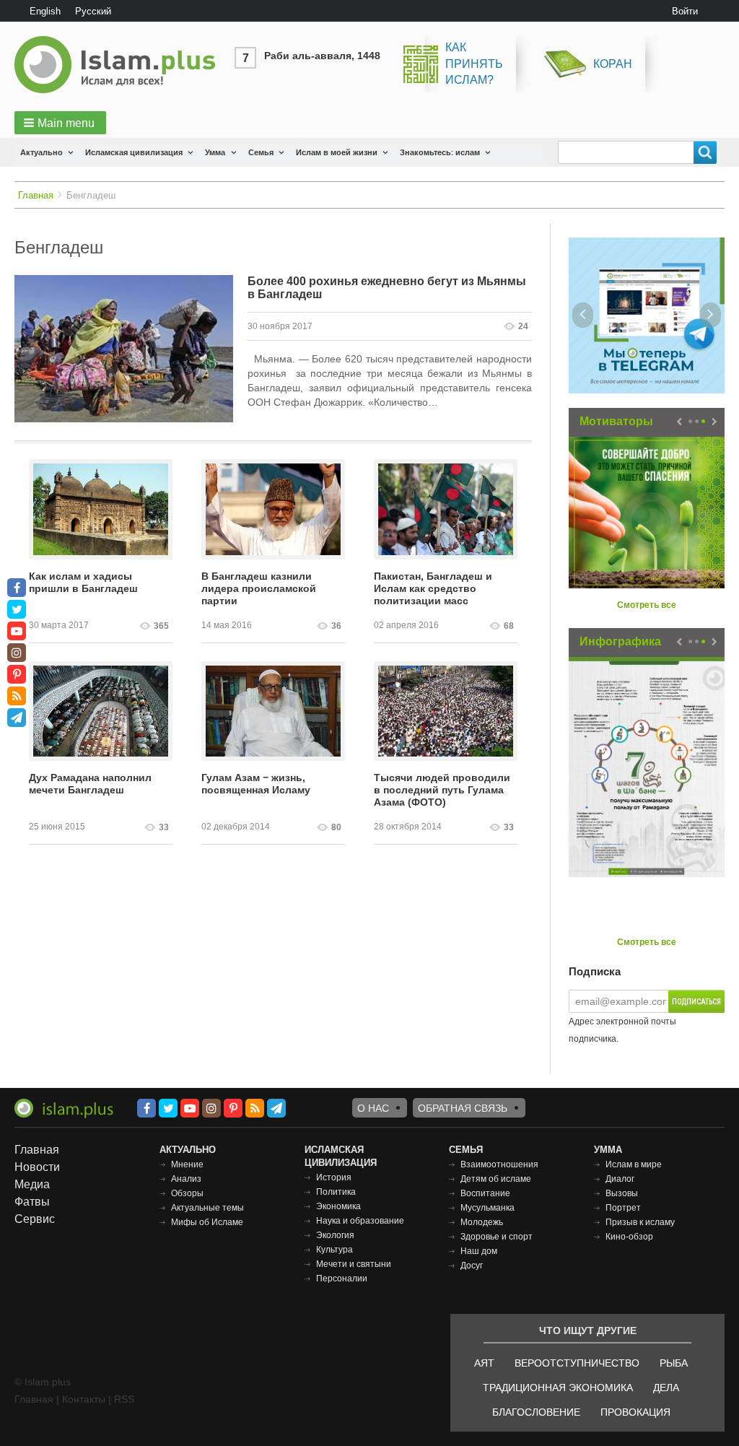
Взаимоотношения (499, 1164)
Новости (37, 1167)
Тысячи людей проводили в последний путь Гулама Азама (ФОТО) (442, 790)
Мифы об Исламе (207, 1222)
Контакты (83, 1399)
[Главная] (120, 64)
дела (666, 1387)
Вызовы (621, 1193)
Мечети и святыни (353, 1264)
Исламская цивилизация (134, 152)
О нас (373, 1108)
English (45, 11)
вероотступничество (577, 1363)
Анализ (186, 1179)
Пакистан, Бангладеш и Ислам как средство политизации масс (433, 588)
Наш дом (478, 1251)
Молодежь (481, 1222)
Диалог (619, 1179)
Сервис (34, 1219)
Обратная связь (462, 1108)
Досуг (471, 1265)
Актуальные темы (207, 1208)
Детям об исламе (495, 1179)
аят (484, 1363)
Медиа (32, 1184)
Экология (335, 1235)
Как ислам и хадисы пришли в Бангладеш (83, 582)
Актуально (41, 152)
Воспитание (485, 1193)
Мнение (187, 1164)
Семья (261, 152)
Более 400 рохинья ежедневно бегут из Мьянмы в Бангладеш (387, 287)
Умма (215, 152)
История (333, 1177)
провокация (635, 1412)
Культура (334, 1250)
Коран (612, 64)
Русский (93, 11)
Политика (336, 1192)
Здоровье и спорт (496, 1237)
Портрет (623, 1208)
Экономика (338, 1206)
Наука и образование (360, 1221)
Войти (685, 11)
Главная (35, 195)
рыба (674, 1363)
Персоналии (341, 1278)
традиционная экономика (558, 1387)
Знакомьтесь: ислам (440, 152)
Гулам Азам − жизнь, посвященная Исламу (255, 784)
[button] (60, 122)
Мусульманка (487, 1208)
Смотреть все (646, 605)
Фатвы (32, 1201)
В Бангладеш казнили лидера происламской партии (258, 588)
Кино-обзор (629, 1237)
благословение (536, 1412)
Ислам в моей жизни (336, 152)
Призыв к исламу (640, 1222)
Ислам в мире (633, 1164)
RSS (124, 1399)
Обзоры (187, 1193)
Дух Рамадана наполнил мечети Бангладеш (90, 784)
